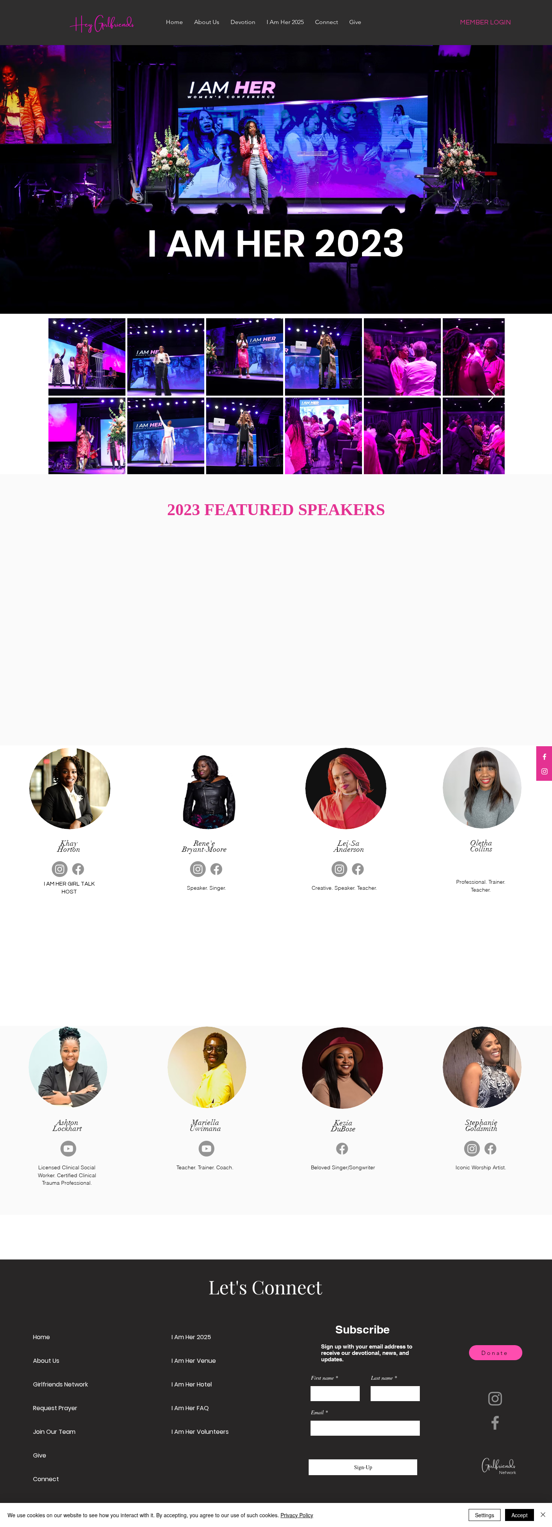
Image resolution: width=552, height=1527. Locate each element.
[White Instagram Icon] (544, 771)
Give (39, 1455)
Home (41, 1337)
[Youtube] (68, 1149)
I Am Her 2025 (191, 1337)
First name (322, 1377)
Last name (382, 1377)
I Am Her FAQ (190, 1408)
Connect (46, 1479)
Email (317, 1412)
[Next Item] (491, 396)
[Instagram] (60, 869)
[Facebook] (78, 869)
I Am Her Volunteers (200, 1431)
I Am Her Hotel (192, 1384)
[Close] (542, 1515)
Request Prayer (55, 1408)
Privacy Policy (297, 1515)
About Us (46, 1360)
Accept (519, 1515)
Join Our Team (54, 1431)
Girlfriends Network (60, 1384)
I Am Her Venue (194, 1360)
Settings (484, 1515)
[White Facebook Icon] (544, 757)
